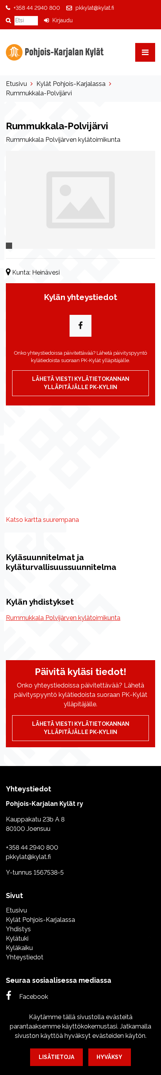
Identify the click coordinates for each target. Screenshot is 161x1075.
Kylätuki (17, 938)
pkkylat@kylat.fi (94, 8)
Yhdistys (18, 929)
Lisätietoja (56, 1057)
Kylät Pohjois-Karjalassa (71, 84)
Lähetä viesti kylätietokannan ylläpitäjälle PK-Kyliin (80, 383)
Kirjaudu (62, 20)
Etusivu (16, 84)
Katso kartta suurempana (42, 519)
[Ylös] (149, 937)
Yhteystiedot (24, 957)
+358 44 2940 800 (37, 8)
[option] (80, 200)
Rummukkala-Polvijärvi (39, 93)
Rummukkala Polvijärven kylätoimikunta (63, 617)
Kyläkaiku (19, 948)
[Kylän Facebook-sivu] (80, 326)
